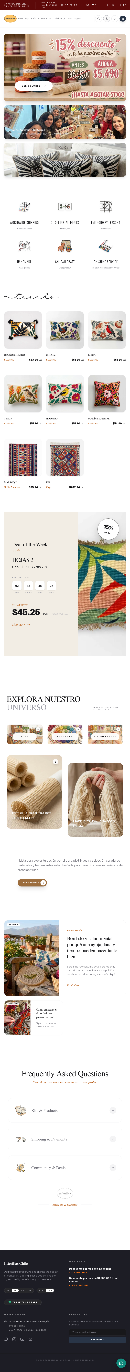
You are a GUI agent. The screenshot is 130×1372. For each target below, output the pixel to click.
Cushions (35, 18)
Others (69, 18)
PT (29, 1290)
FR (22, 1290)
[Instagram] (14, 1339)
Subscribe (97, 1340)
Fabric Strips (60, 18)
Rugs (27, 18)
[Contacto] (121, 1363)
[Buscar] (98, 18)
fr (71, 5)
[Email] (30, 1339)
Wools (20, 18)
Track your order (24, 1302)
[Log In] (106, 18)
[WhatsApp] (6, 1339)
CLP (87, 5)
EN (15, 1290)
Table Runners (46, 18)
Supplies (77, 18)
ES (8, 1290)
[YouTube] (22, 1339)
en (66, 5)
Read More (73, 985)
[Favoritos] (114, 18)
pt (75, 5)
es (62, 5)
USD (94, 5)
